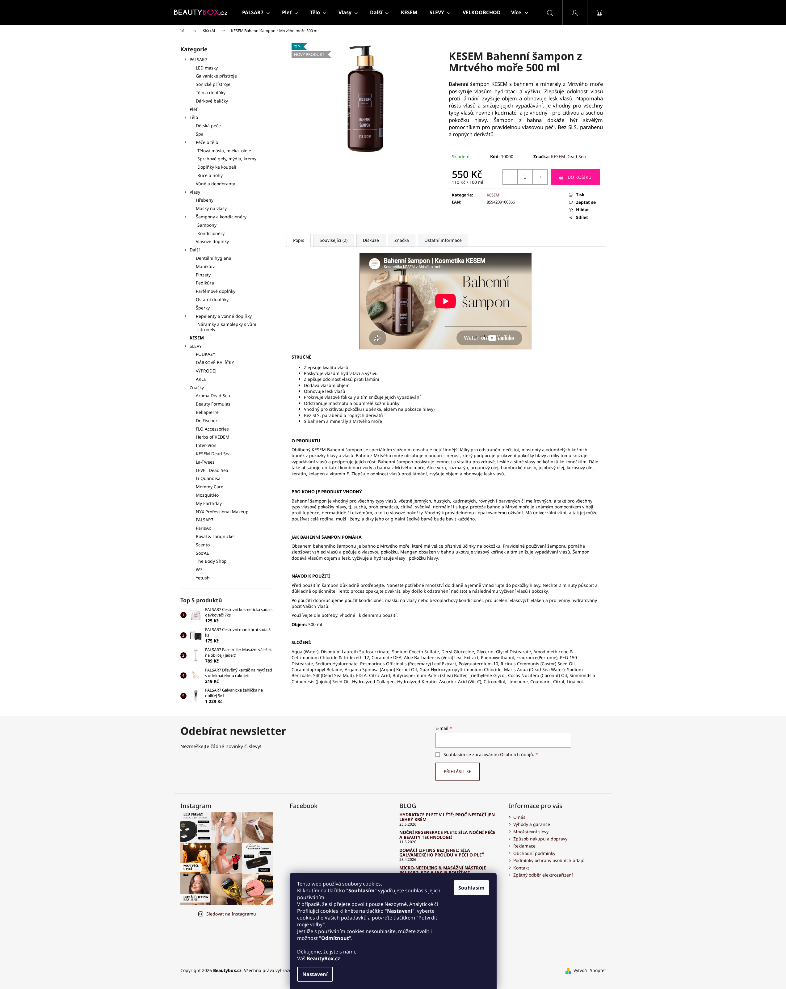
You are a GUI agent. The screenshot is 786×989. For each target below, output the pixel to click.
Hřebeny (204, 200)
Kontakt (521, 868)
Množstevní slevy (531, 832)
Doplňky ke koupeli (216, 167)
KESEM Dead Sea (568, 156)
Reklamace (524, 846)
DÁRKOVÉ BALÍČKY (215, 362)
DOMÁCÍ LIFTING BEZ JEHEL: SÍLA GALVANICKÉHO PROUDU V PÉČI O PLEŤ (441, 852)
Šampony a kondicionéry (221, 217)
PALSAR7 (198, 59)
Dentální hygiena (213, 258)
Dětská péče (208, 125)
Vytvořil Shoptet (590, 970)
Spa (200, 134)
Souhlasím (471, 887)
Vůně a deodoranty (215, 184)
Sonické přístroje (213, 84)
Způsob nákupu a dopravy (540, 839)
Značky (197, 387)
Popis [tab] (298, 240)
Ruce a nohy (210, 175)
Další (195, 250)
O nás (519, 817)
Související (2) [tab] (333, 240)
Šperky (203, 308)
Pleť (193, 109)
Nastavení (315, 974)
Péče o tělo (207, 142)
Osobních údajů (516, 754)
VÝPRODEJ (206, 371)
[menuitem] (256, 12)
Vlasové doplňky (212, 241)
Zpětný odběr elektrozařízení (543, 875)
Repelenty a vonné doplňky (224, 316)
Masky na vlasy (211, 208)
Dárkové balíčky (212, 101)
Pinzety (203, 275)
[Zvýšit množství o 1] (539, 177)
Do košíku (579, 177)
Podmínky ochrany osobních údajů (549, 860)
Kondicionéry (211, 233)
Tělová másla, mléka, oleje (224, 151)
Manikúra (206, 266)
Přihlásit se (457, 771)
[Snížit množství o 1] (510, 177)
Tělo (194, 117)
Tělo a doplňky (210, 92)
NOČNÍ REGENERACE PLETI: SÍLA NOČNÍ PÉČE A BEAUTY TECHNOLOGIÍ (447, 835)
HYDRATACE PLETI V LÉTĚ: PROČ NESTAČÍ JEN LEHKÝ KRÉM (447, 817)
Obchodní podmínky (534, 853)
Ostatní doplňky (212, 299)
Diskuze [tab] (371, 240)
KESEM (197, 338)
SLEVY (196, 346)
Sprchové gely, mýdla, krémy (226, 159)
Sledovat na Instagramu (231, 914)
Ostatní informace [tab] (443, 240)
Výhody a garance (531, 824)
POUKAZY (205, 354)
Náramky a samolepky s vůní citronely (226, 326)
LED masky (207, 68)
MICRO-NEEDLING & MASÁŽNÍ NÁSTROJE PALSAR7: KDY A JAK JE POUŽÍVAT (442, 870)
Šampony (206, 225)
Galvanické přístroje (216, 76)
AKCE (201, 379)
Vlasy (195, 192)
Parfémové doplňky (215, 291)
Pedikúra (205, 283)
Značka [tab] (401, 240)
